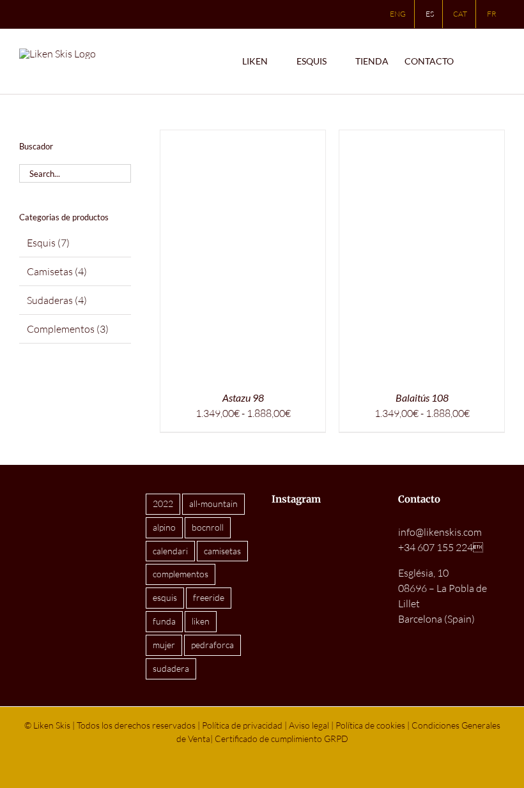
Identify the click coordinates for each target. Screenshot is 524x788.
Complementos (61, 328)
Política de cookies (370, 725)
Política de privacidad (242, 725)
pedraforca (212, 644)
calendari (170, 550)
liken (201, 621)
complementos (180, 573)
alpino (164, 527)
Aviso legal (309, 725)
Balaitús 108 (422, 397)
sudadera (171, 668)
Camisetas (50, 271)
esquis (165, 597)
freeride (208, 597)
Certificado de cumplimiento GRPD (281, 738)
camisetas (222, 550)
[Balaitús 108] (421, 138)
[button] (501, 61)
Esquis (41, 242)
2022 (163, 503)
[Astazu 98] (242, 138)
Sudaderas (50, 300)
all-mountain (213, 503)
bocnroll (208, 527)
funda (164, 621)
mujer (164, 644)
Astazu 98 (243, 397)
